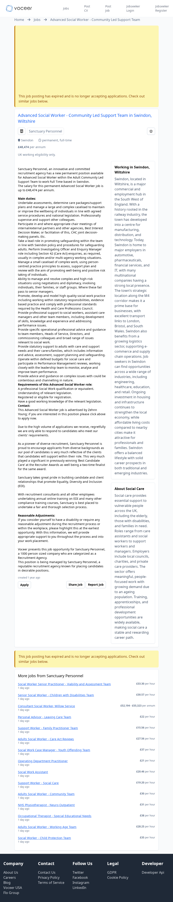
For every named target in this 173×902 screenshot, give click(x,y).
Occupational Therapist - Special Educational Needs (54, 816)
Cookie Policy (117, 877)
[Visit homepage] (19, 8)
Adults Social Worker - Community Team (46, 794)
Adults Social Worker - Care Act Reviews (46, 739)
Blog (7, 882)
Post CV (87, 8)
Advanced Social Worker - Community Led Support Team (95, 19)
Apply (24, 585)
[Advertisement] (87, 60)
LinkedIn (79, 887)
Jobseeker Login (133, 8)
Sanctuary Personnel (45, 131)
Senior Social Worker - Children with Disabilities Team (56, 695)
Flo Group (11, 892)
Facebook (80, 877)
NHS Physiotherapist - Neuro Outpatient (46, 805)
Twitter (78, 872)
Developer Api (153, 872)
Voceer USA (12, 887)
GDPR (111, 872)
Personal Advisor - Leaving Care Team (44, 717)
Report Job (96, 585)
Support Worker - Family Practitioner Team (48, 728)
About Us (10, 872)
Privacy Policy (48, 877)
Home (19, 19)
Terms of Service (51, 882)
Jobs (66, 8)
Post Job (108, 8)
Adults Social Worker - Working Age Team (47, 827)
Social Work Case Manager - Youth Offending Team (54, 750)
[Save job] (151, 131)
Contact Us (46, 872)
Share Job (75, 585)
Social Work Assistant (33, 772)
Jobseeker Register (162, 8)
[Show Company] (21, 131)
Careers (9, 877)
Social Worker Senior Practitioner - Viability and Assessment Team (64, 684)
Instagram (81, 882)
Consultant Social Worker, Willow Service (46, 706)
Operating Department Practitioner (43, 761)
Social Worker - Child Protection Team (44, 838)
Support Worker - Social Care (38, 783)
